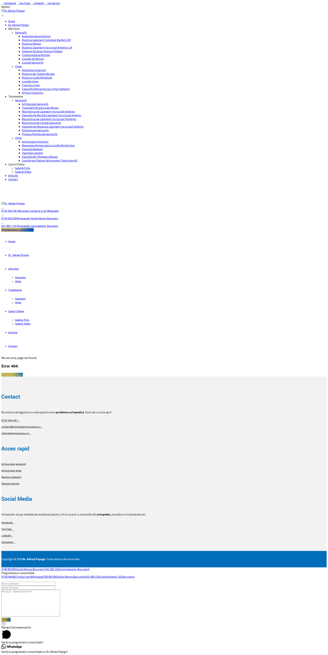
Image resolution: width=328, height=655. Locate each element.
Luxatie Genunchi (32, 63)
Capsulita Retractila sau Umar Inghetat (46, 89)
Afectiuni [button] (13, 29)
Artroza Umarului (32, 93)
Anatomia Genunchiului (36, 36)
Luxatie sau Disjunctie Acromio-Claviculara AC (50, 160)
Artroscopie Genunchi (35, 104)
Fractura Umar (31, 85)
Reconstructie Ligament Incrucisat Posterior (49, 119)
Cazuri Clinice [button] (16, 164)
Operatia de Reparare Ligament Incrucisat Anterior (53, 127)
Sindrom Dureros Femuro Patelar (42, 51)
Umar (18, 66)
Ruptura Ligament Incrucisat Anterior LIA (47, 47)
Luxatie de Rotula (33, 59)
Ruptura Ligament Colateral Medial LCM (46, 40)
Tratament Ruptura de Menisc (40, 108)
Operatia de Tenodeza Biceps (40, 157)
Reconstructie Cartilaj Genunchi (41, 123)
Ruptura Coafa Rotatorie (37, 78)
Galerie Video (23, 172)
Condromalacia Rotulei (36, 55)
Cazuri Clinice (16, 311)
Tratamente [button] (15, 96)
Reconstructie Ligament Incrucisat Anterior (48, 111)
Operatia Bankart (32, 149)
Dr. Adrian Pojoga (18, 25)
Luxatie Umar (30, 81)
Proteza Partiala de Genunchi (39, 134)
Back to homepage (12, 375)
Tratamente (15, 290)
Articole (13, 175)
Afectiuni (13, 269)
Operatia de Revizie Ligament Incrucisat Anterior (51, 115)
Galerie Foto (22, 168)
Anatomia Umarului (34, 70)
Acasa (11, 21)
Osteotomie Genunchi (35, 130)
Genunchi (21, 32)
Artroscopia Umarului (35, 142)
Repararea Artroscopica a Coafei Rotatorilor (48, 145)
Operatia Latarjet (32, 153)
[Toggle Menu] (2, 15)
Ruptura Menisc (31, 44)
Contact (13, 179)
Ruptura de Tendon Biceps (38, 74)
